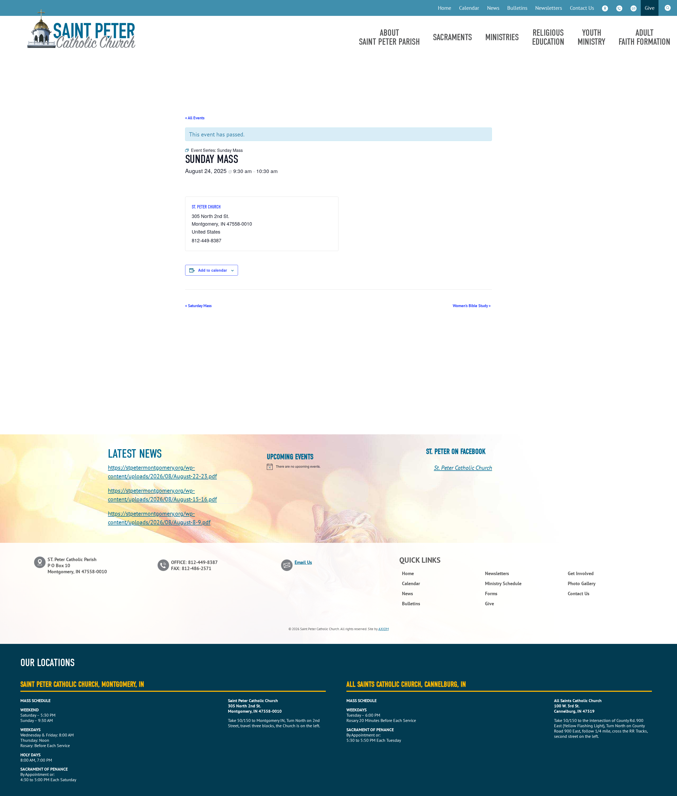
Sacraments (452, 37)
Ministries (502, 37)
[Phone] (619, 8)
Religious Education (548, 37)
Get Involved (581, 573)
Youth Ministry (591, 37)
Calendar (469, 7)
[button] (668, 8)
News (493, 7)
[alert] (338, 466)
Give (650, 7)
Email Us (303, 562)
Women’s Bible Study (472, 305)
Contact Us (582, 7)
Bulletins (517, 7)
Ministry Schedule (503, 583)
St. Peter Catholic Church (463, 467)
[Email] (633, 8)
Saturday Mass (198, 305)
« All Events (194, 117)
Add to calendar (212, 270)
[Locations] (605, 8)
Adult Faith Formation (644, 37)
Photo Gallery (582, 583)
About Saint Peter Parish (389, 37)
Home (444, 7)
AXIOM (383, 629)
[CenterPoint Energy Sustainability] (81, 46)
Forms (491, 593)
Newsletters (548, 7)
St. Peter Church (206, 207)
